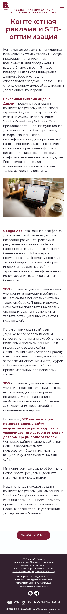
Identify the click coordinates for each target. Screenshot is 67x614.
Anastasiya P (47, 612)
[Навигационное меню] (62, 6)
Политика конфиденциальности (33, 586)
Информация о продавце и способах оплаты (34, 571)
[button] (33, 535)
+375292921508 (44, 583)
